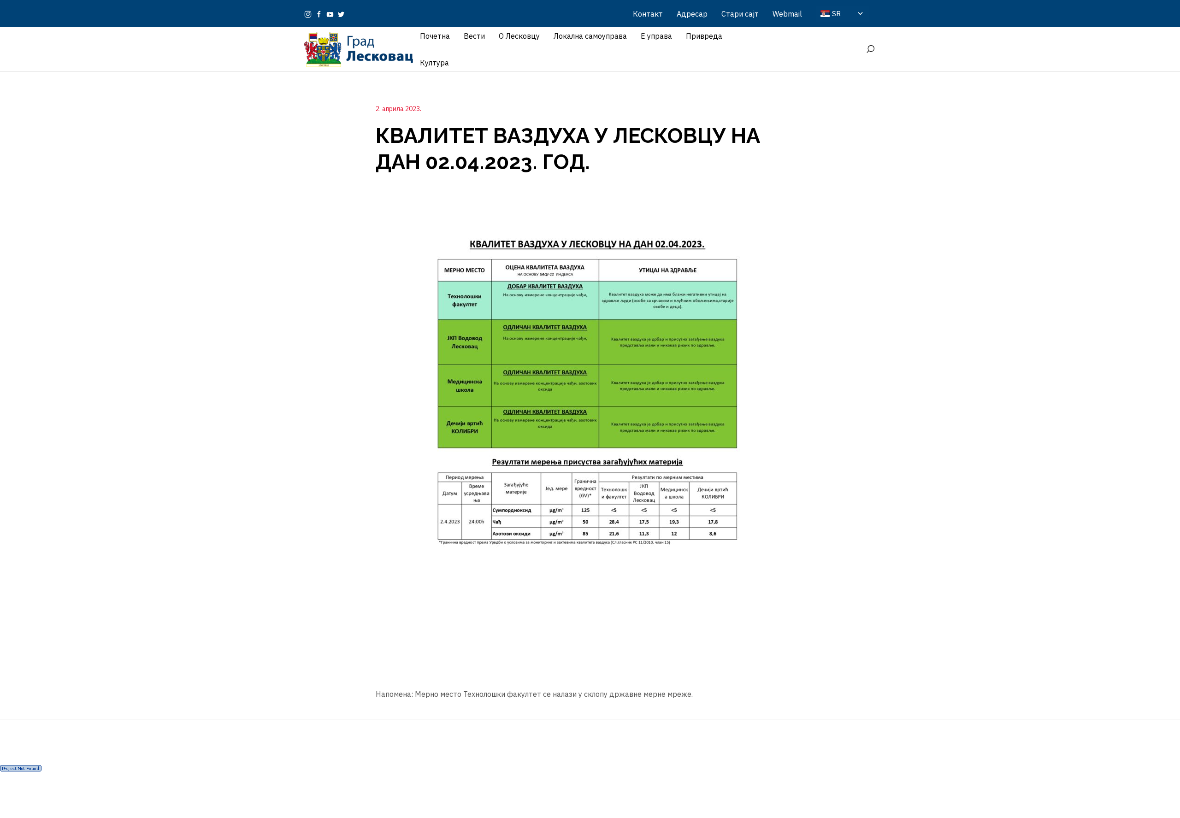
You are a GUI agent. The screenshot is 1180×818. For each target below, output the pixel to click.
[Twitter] (341, 13)
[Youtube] (330, 13)
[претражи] (870, 49)
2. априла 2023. (398, 109)
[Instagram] (308, 13)
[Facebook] (319, 13)
